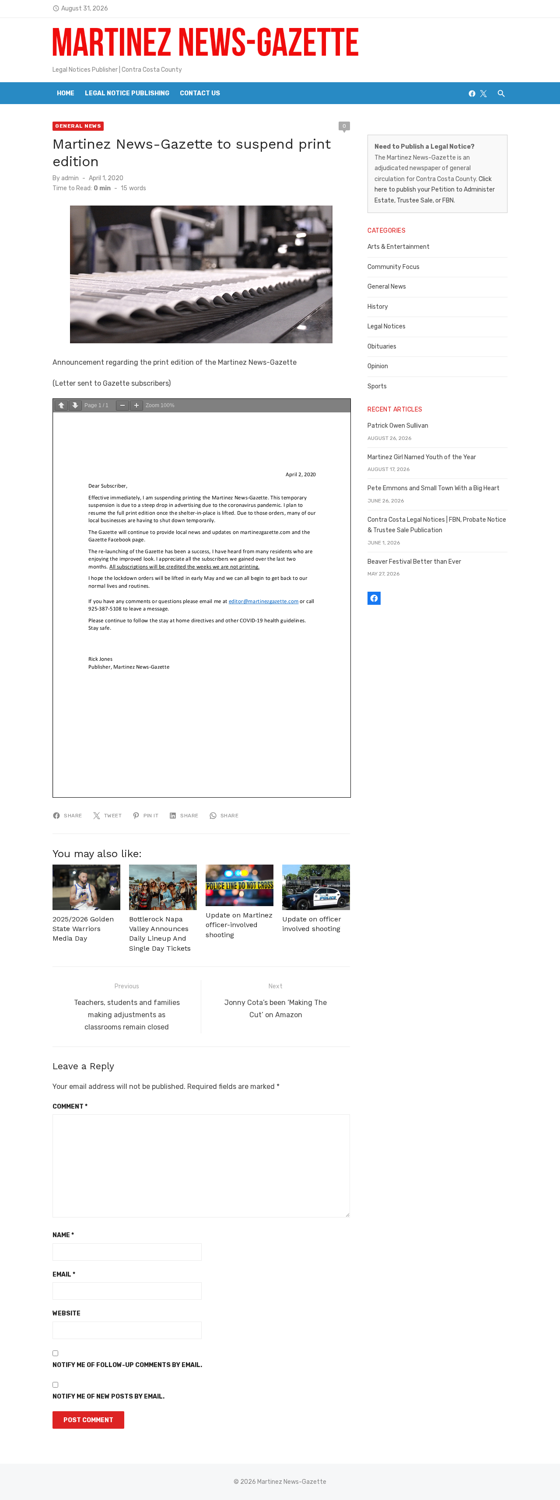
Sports (377, 386)
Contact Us (200, 93)
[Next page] (75, 406)
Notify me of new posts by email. (108, 1396)
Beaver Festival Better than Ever (414, 561)
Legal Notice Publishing (127, 93)
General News (78, 126)
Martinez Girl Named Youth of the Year (422, 457)
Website (66, 1313)
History (378, 306)
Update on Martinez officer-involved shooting (239, 925)
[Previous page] (61, 406)
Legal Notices (387, 326)
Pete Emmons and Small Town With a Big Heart (434, 488)
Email (63, 1274)
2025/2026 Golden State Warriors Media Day (83, 929)
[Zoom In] (136, 406)
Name (63, 1235)
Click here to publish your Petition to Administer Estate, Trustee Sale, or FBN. (434, 189)
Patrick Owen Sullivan (398, 425)
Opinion (378, 366)
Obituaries (382, 346)
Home (65, 93)
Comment (70, 1106)
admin (70, 178)
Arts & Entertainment (399, 247)
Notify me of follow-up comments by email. (127, 1365)
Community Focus (394, 267)
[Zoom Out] (122, 406)
